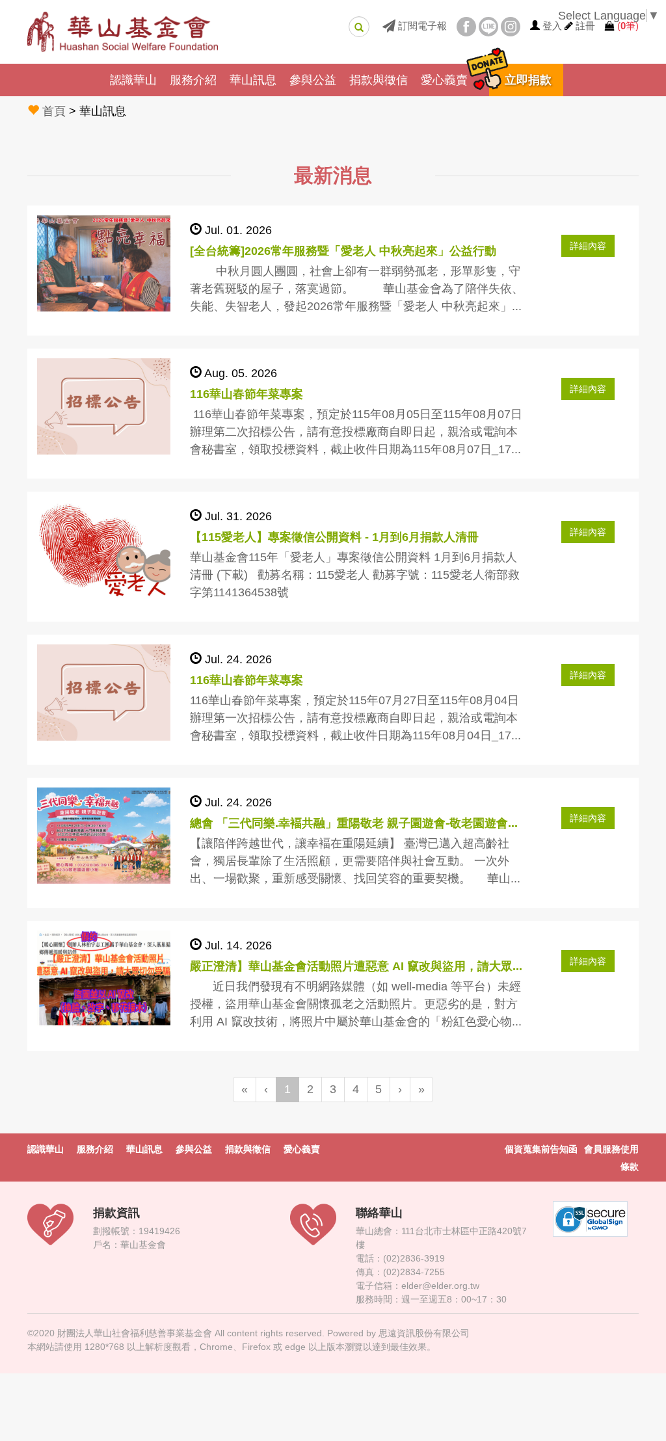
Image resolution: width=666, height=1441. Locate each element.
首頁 (54, 111)
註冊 (585, 25)
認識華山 (133, 79)
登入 (552, 25)
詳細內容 (588, 246)
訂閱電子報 (421, 25)
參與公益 (312, 79)
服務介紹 (193, 79)
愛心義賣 (444, 79)
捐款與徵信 (378, 79)
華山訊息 (253, 79)
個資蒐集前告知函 (541, 1149)
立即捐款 (528, 79)
